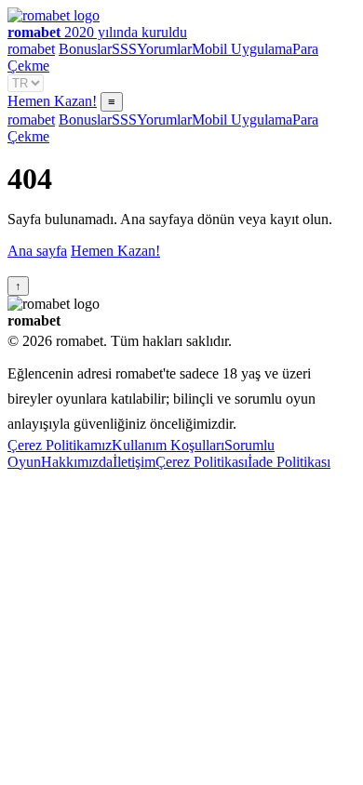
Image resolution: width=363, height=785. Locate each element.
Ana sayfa (37, 251)
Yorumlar (164, 49)
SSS (124, 49)
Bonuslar (85, 49)
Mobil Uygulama (242, 49)
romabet (31, 49)
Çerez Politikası (201, 462)
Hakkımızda (77, 462)
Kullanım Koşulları (168, 445)
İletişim (134, 462)
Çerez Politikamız (59, 445)
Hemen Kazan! (52, 101)
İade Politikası (289, 462)
